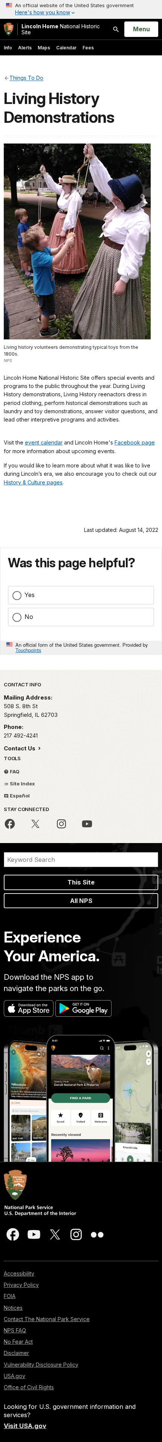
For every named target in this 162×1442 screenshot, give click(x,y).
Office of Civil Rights (29, 1387)
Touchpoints (28, 650)
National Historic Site (60, 29)
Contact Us (20, 748)
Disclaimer (16, 1353)
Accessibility (19, 1273)
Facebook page (135, 442)
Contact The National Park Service (47, 1319)
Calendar (66, 47)
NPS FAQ (15, 1330)
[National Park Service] (8, 29)
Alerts (25, 47)
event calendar (44, 442)
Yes (29, 595)
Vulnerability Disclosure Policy (41, 1364)
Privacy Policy (21, 1285)
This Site (81, 882)
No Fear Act (18, 1341)
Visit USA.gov (25, 1426)
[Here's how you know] (81, 9)
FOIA (9, 1296)
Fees (88, 47)
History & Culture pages (33, 482)
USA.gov (14, 1376)
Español (19, 796)
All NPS (81, 900)
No (28, 616)
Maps (44, 47)
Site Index (22, 784)
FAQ (14, 771)
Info (8, 47)
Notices (13, 1308)
